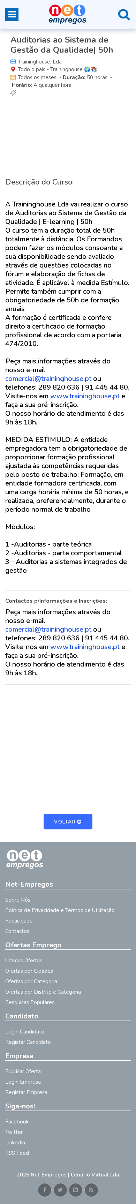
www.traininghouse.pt (85, 396)
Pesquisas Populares (29, 1002)
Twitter (14, 1132)
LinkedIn (15, 1142)
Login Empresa (23, 1081)
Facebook (17, 1121)
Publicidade (19, 920)
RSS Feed (17, 1153)
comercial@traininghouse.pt (48, 378)
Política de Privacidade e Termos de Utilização (60, 910)
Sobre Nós (17, 899)
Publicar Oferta (23, 1071)
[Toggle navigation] (11, 14)
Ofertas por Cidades (29, 971)
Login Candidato (24, 1031)
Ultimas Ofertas (23, 960)
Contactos (17, 931)
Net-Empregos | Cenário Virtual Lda (75, 1174)
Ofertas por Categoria (31, 981)
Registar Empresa (26, 1092)
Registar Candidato (28, 1042)
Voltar (65, 822)
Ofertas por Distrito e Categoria (43, 991)
